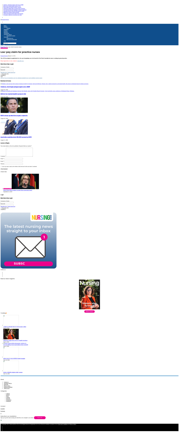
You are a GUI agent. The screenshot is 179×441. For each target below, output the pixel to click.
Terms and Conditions (63, 424)
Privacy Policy (73, 424)
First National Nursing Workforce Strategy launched (14, 9)
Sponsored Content (11, 35)
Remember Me (5, 74)
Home (2, 47)
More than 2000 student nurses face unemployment (17, 190)
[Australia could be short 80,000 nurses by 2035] (14, 134)
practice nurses (39, 78)
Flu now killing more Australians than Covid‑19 (15, 345)
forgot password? (11, 72)
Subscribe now (10, 38)
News (5, 25)
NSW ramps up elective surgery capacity (12, 7)
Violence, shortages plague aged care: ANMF (13, 4)
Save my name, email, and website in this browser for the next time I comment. (19, 166)
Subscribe (6, 37)
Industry (5, 26)
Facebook (3, 411)
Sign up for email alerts (12, 39)
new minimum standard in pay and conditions (25, 78)
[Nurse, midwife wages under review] (11, 370)
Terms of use (7, 388)
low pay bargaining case (9, 78)
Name (2, 158)
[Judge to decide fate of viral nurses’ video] (11, 325)
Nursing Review (4, 55)
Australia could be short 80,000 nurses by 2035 (13, 11)
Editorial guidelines (8, 387)
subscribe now (20, 61)
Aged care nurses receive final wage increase (13, 13)
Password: (3, 69)
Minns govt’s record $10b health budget (14, 358)
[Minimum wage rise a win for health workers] (11, 339)
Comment (3, 156)
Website (2, 163)
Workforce (6, 29)
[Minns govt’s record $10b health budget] (11, 357)
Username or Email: (5, 67)
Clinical (5, 30)
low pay (2, 78)
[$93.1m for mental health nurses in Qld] (37, 91)
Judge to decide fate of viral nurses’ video (14, 327)
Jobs (5, 40)
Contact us (6, 382)
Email (2, 161)
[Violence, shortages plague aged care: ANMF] (44, 83)
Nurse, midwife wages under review (13, 372)
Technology (6, 33)
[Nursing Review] (5, 19)
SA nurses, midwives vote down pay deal (12, 14)
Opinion (8, 28)
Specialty (6, 32)
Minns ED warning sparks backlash (11, 12)
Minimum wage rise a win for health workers (15, 340)
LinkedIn (3, 408)
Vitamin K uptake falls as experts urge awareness (14, 8)
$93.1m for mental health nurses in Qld (12, 6)
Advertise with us (8, 34)
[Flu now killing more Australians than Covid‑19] (14, 343)
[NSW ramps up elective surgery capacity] (14, 112)
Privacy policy (7, 385)
